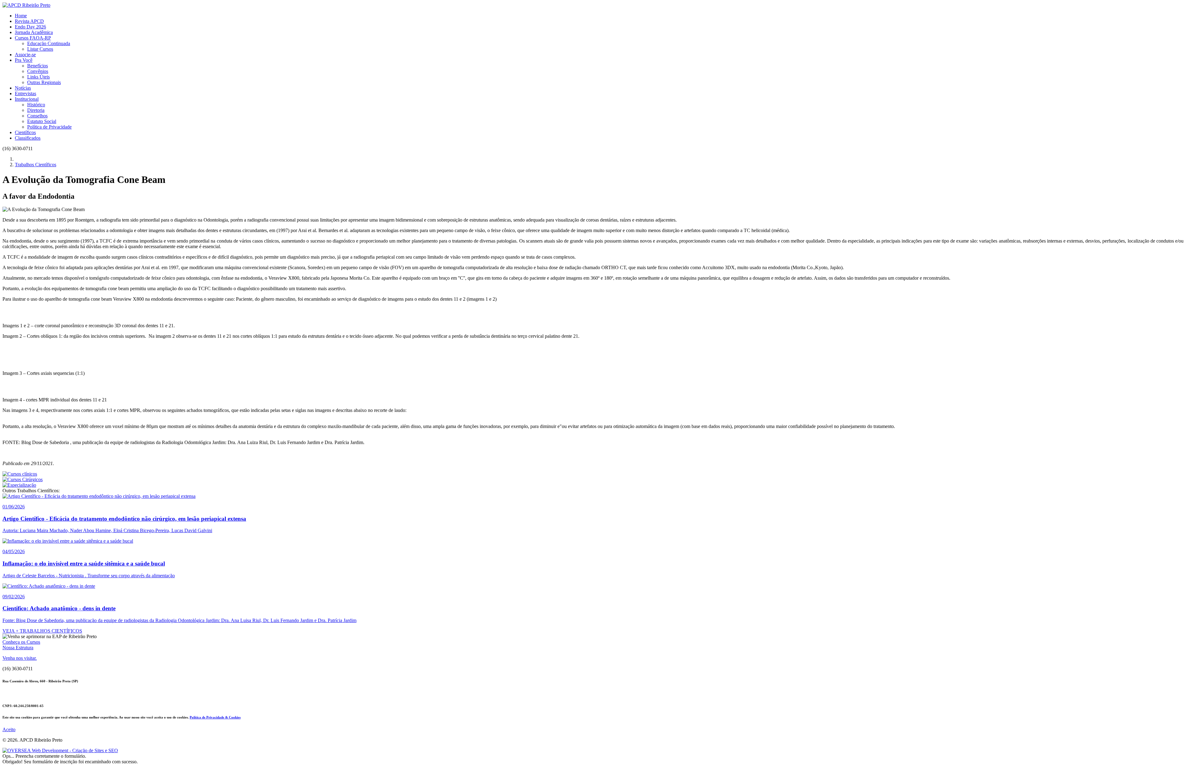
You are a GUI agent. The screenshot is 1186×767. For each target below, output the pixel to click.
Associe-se (25, 54)
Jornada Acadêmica (34, 32)
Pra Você (23, 60)
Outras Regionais (44, 82)
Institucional (27, 99)
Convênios (37, 71)
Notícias (23, 88)
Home (21, 15)
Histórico (36, 104)
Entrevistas (25, 93)
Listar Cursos (40, 49)
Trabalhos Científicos (35, 164)
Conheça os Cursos (21, 642)
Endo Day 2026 (30, 26)
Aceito (8, 729)
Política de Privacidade (49, 126)
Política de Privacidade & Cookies (215, 717)
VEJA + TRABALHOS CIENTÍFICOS (42, 631)
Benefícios (37, 65)
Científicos (25, 132)
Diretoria (35, 110)
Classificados (27, 138)
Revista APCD (29, 21)
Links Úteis (38, 76)
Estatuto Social (41, 121)
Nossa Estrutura (17, 647)
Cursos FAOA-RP (33, 37)
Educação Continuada (48, 43)
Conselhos (37, 115)
